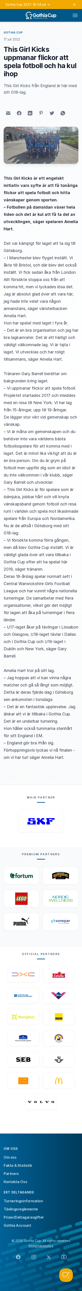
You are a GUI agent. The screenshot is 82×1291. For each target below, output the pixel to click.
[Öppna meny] (75, 15)
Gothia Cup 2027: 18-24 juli (27, 4)
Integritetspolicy (41, 1246)
